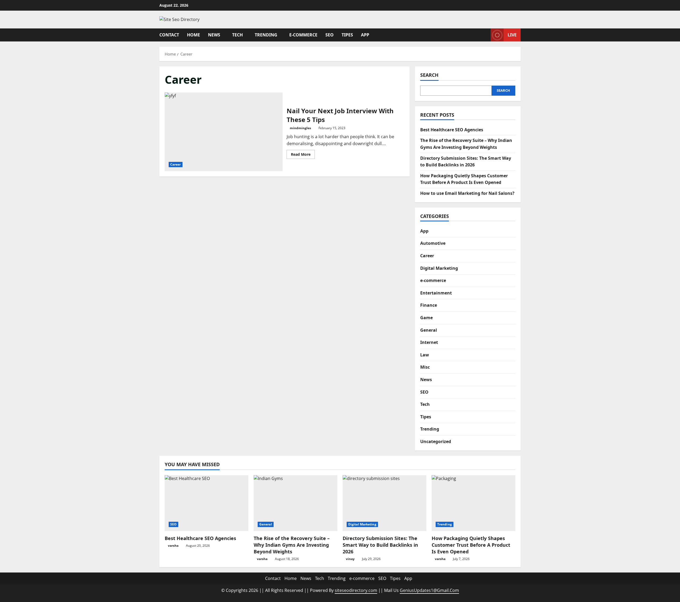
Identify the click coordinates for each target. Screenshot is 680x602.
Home (193, 35)
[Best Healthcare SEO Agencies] (206, 503)
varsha (173, 545)
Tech (237, 35)
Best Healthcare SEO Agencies (451, 130)
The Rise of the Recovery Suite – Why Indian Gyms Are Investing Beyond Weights (292, 545)
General (428, 330)
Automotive (432, 243)
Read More (303, 155)
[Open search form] (485, 35)
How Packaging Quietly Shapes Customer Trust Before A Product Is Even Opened (471, 545)
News (214, 35)
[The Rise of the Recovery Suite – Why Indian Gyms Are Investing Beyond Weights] (295, 503)
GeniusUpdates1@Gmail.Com (429, 590)
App (365, 35)
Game (426, 318)
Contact (169, 35)
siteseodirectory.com (356, 590)
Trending (266, 35)
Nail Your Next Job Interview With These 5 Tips (224, 131)
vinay (350, 559)
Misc (425, 367)
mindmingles (300, 128)
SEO (329, 35)
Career (175, 164)
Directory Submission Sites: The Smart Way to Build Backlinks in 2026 (380, 545)
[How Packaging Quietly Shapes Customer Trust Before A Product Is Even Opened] (473, 503)
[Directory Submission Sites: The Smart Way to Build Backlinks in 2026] (384, 503)
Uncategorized (435, 441)
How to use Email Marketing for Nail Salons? (467, 193)
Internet (429, 342)
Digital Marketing (439, 268)
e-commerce (303, 35)
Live (512, 34)
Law (424, 355)
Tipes (347, 35)
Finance (428, 305)
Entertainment (436, 293)
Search (429, 75)
